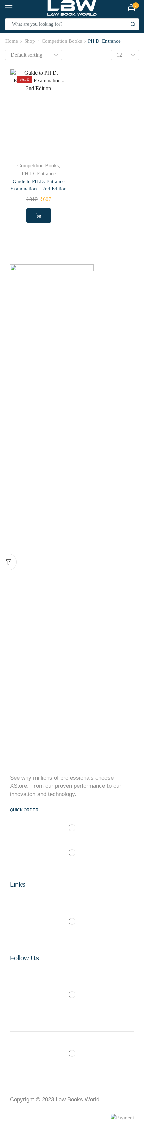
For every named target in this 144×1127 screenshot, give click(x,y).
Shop (29, 41)
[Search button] (133, 24)
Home (11, 41)
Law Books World (77, 1099)
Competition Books (62, 41)
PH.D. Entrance (39, 173)
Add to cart (38, 215)
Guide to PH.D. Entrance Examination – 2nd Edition (38, 185)
